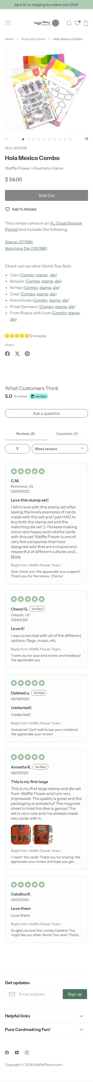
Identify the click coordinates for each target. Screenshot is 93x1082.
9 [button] (65, 139)
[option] (46, 90)
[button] (17, 335)
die (53, 274)
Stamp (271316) (19, 241)
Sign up (75, 994)
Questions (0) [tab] (67, 433)
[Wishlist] (77, 23)
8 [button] (60, 139)
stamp (42, 274)
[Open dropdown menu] (81, 1016)
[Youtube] (17, 1052)
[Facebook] (7, 1052)
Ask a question (46, 413)
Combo (27, 274)
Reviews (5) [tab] (25, 433)
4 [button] (39, 139)
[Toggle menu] (7, 23)
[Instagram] (27, 1052)
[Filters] (17, 448)
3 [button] (33, 139)
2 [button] (28, 139)
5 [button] (44, 139)
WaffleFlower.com (48, 1065)
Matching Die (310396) (26, 248)
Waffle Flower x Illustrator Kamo (34, 168)
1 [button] (23, 139)
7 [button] (54, 139)
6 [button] (49, 139)
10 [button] (70, 139)
